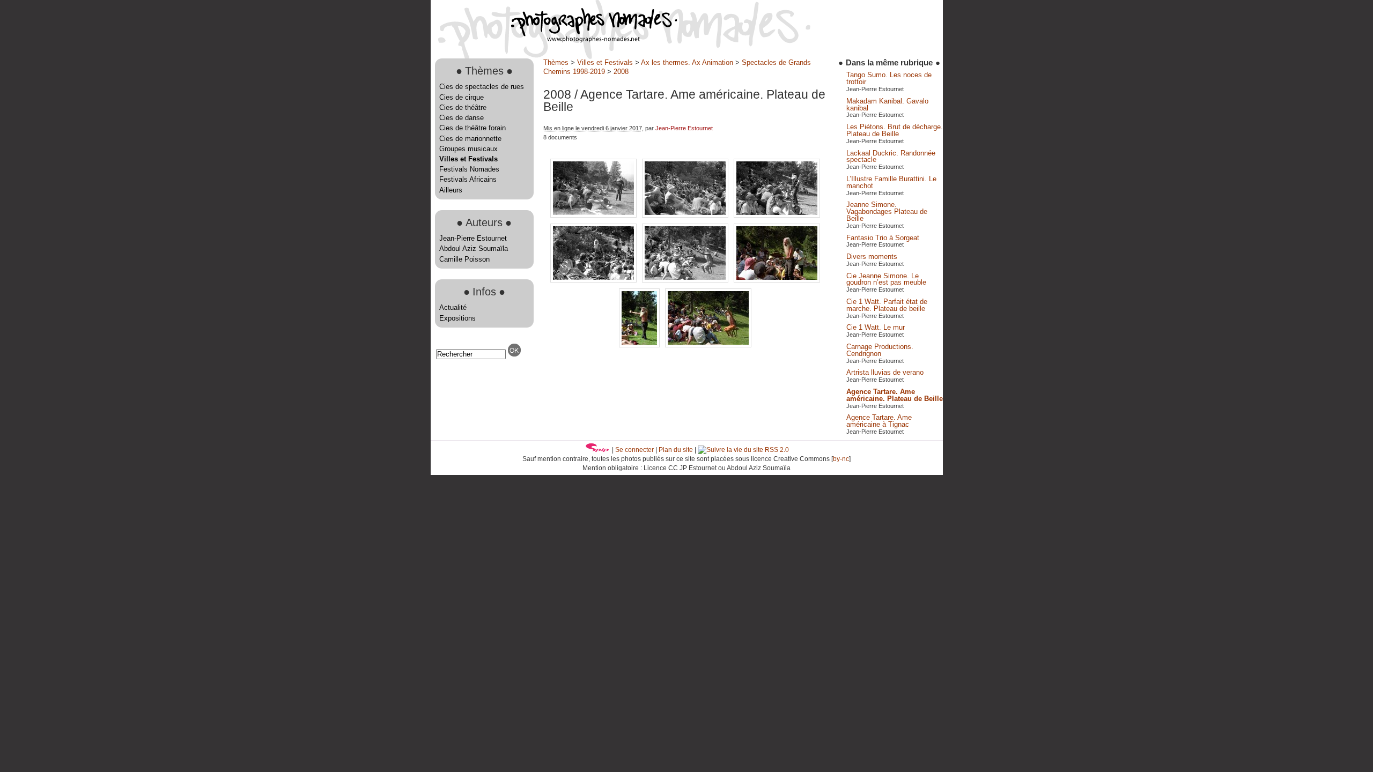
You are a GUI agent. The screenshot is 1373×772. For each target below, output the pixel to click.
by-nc (841, 459)
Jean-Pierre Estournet (473, 238)
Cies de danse (461, 118)
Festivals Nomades (469, 169)
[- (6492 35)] (686, 280)
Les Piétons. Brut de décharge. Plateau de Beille (894, 130)
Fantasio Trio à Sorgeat (882, 238)
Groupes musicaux (468, 149)
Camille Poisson (464, 259)
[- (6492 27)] (777, 215)
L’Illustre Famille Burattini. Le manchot (891, 182)
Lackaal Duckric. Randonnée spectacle (890, 156)
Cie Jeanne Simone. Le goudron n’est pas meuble (886, 279)
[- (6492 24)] (594, 215)
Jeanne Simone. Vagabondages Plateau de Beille (886, 211)
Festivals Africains (468, 179)
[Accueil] (554, 40)
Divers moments (871, 257)
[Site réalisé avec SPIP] (597, 450)
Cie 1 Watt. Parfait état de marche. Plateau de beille (886, 305)
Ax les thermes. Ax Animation (687, 62)
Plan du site (676, 450)
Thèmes (556, 62)
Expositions (457, 318)
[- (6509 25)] (777, 280)
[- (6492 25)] (686, 215)
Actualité (453, 307)
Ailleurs (450, 190)
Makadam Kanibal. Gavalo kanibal (887, 104)
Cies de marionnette (470, 139)
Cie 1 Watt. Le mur (875, 327)
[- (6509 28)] (640, 345)
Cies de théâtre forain (472, 128)
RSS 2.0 (776, 450)
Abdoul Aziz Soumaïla (473, 248)
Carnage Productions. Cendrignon (879, 350)
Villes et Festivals (468, 159)
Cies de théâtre (462, 107)
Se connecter (634, 450)
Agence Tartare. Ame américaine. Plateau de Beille (894, 395)
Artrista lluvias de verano (885, 372)
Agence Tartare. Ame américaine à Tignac (879, 420)
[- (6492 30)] (594, 280)
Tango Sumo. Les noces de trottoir (889, 78)
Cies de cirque (461, 97)
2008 (621, 72)
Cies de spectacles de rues (481, 87)
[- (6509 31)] (708, 345)
